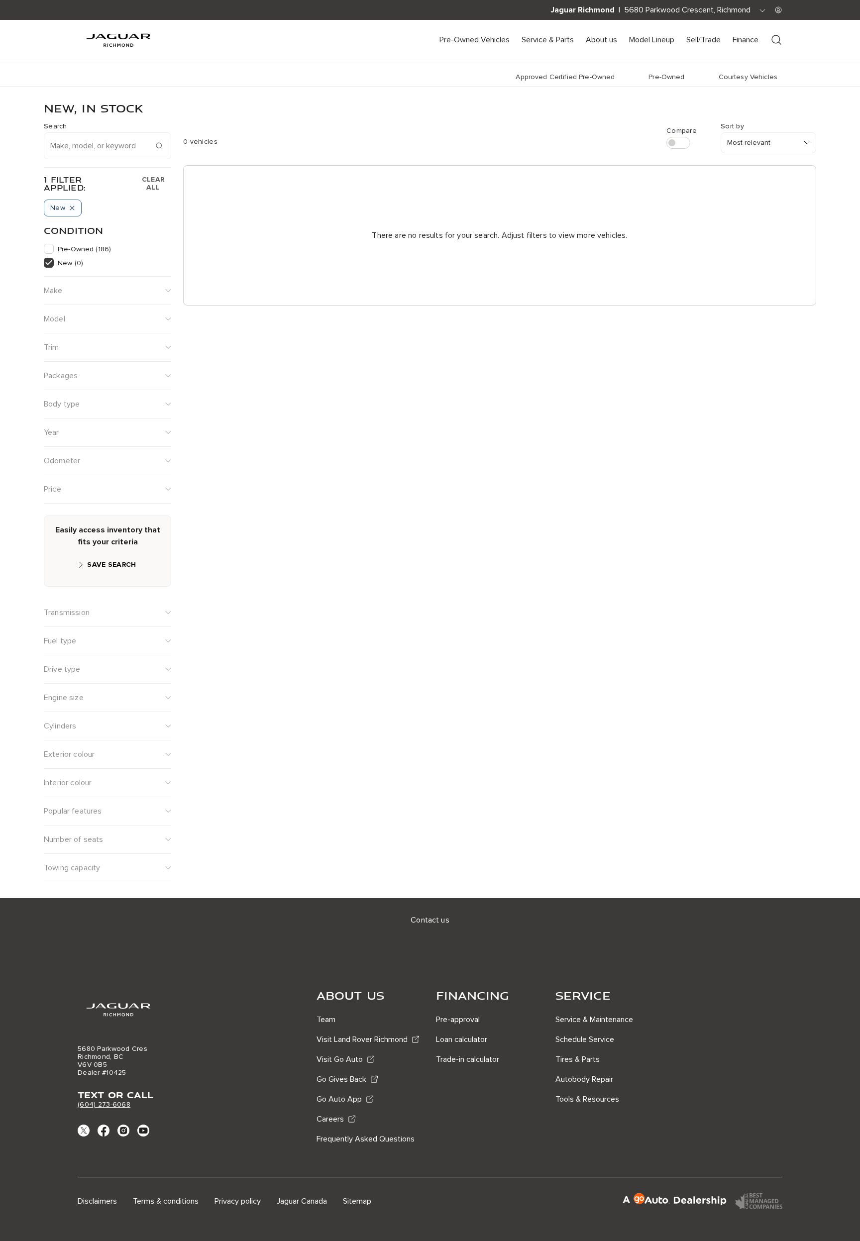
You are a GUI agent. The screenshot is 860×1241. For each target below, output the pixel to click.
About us (601, 40)
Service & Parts (548, 40)
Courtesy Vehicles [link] (748, 77)
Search (55, 126)
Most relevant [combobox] (748, 142)
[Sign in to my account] (778, 10)
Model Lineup (651, 40)
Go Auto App (339, 1099)
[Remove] (72, 208)
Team (326, 1020)
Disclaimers (97, 1201)
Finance (745, 40)
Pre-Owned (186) (84, 249)
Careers (330, 1119)
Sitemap (357, 1201)
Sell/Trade (703, 40)
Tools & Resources (587, 1099)
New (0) (70, 263)
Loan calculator (461, 1039)
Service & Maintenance (594, 1020)
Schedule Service (584, 1039)
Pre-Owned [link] (666, 77)
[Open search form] (776, 40)
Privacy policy (238, 1201)
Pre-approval (458, 1020)
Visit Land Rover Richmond (362, 1039)
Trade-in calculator (467, 1059)
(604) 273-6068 (104, 1104)
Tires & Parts (577, 1059)
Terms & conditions (166, 1201)
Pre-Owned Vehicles (474, 40)
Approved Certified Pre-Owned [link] (565, 77)
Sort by (732, 126)
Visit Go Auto (340, 1059)
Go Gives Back (341, 1079)
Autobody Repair (584, 1079)
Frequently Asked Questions (366, 1139)
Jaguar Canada (302, 1201)
